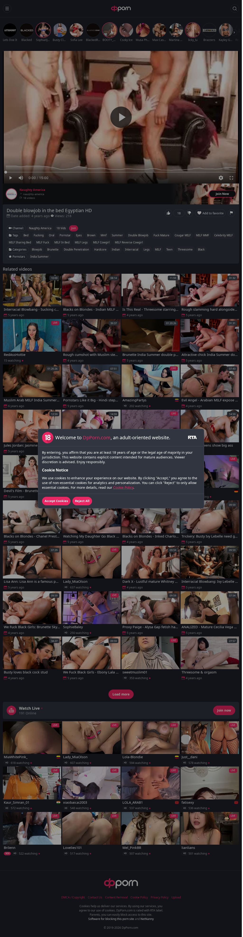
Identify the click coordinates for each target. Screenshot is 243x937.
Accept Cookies (56, 501)
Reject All (82, 501)
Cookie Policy (123, 487)
